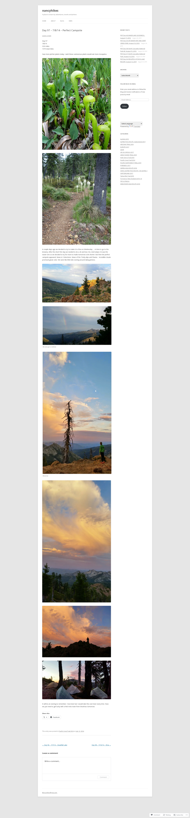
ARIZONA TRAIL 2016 (126, 144)
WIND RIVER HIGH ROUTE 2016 (130, 184)
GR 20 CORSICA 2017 (127, 152)
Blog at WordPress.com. (49, 793)
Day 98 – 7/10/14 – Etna (101, 745)
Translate (137, 126)
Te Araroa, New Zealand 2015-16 (131, 179)
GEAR (122, 150)
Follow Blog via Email (128, 84)
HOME (44, 21)
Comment (103, 777)
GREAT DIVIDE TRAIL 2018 (128, 155)
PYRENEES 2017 (125, 165)
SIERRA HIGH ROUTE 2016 (128, 168)
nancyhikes (50, 11)
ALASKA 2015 (124, 139)
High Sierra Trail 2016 (127, 158)
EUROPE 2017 (124, 147)
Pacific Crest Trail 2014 (66, 731)
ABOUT (53, 21)
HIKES (70, 21)
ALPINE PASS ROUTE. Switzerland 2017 (132, 142)
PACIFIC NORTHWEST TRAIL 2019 (130, 163)
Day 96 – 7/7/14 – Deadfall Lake (54, 745)
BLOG (62, 21)
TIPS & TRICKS (124, 181)
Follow (124, 106)
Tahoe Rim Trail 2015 (127, 176)
